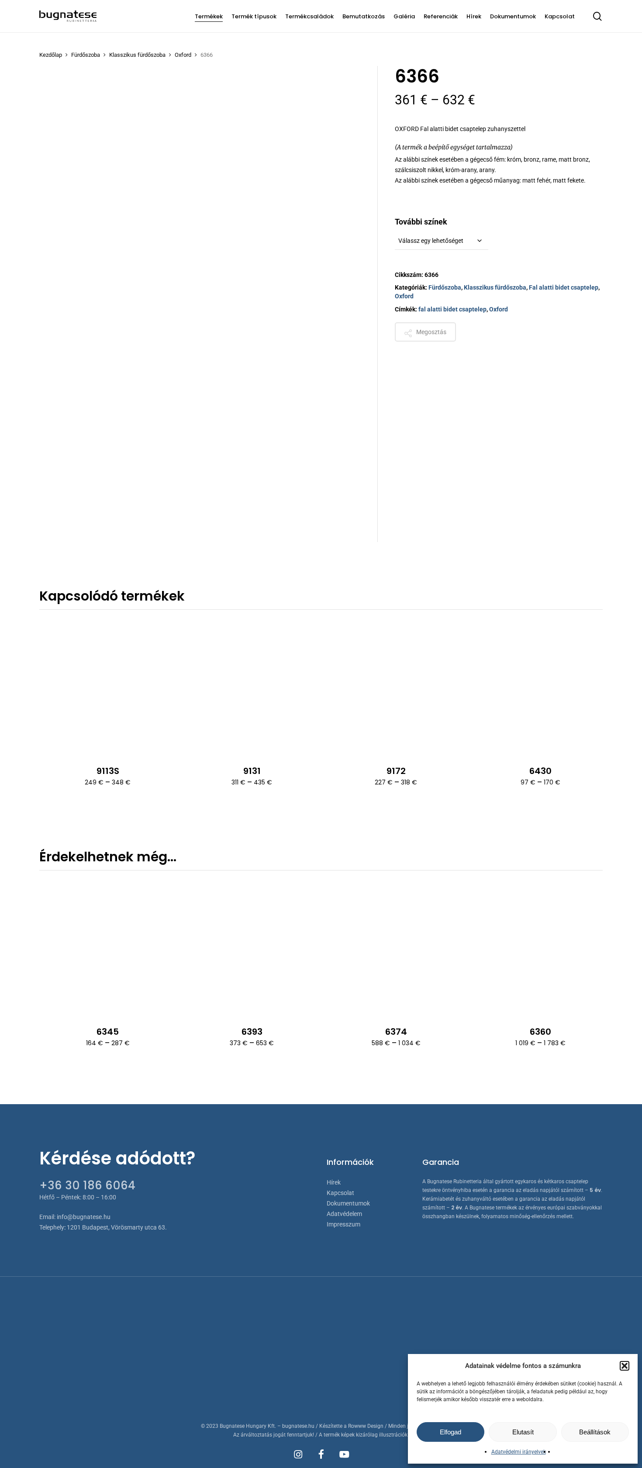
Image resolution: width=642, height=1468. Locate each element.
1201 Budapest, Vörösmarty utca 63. (117, 1227)
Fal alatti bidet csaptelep (563, 287)
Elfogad (450, 1432)
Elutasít (523, 1432)
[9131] (251, 686)
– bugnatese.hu (296, 1426)
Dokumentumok (348, 1203)
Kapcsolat (340, 1192)
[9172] (396, 686)
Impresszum (343, 1224)
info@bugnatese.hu (83, 1216)
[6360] (540, 947)
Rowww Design (365, 1426)
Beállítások (595, 1432)
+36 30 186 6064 (87, 1185)
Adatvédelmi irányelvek (518, 1452)
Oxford (183, 55)
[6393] (251, 947)
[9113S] (107, 686)
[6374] (396, 947)
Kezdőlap (50, 55)
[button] (624, 1365)
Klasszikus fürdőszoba (137, 55)
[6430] (540, 686)
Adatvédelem (344, 1213)
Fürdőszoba (85, 55)
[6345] (107, 947)
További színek (421, 221)
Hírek (334, 1182)
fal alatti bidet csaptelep (452, 309)
